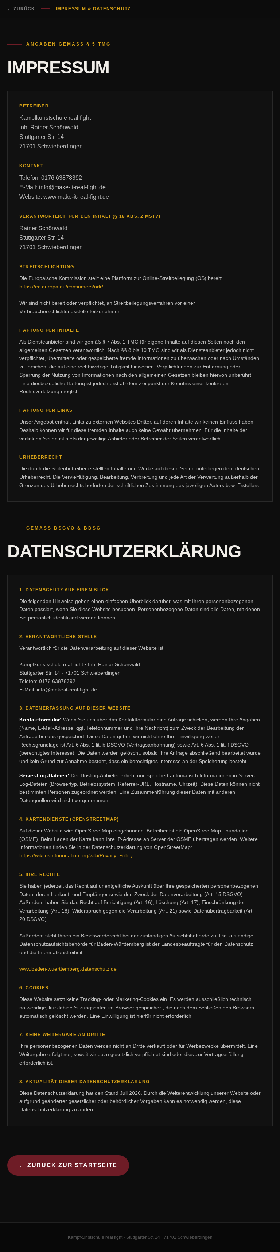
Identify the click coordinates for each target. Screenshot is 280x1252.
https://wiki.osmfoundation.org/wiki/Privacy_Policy (76, 855)
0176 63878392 (61, 178)
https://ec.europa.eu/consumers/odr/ (61, 286)
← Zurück (21, 8)
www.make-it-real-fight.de (76, 197)
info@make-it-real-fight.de (72, 187)
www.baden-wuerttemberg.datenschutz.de (68, 969)
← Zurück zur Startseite (68, 1165)
